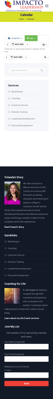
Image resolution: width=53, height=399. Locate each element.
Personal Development (22, 125)
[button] (45, 57)
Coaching (15, 98)
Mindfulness (17, 91)
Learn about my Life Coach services (21, 318)
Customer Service (19, 105)
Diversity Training (19, 112)
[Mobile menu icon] (47, 6)
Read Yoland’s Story (14, 227)
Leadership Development (23, 119)
